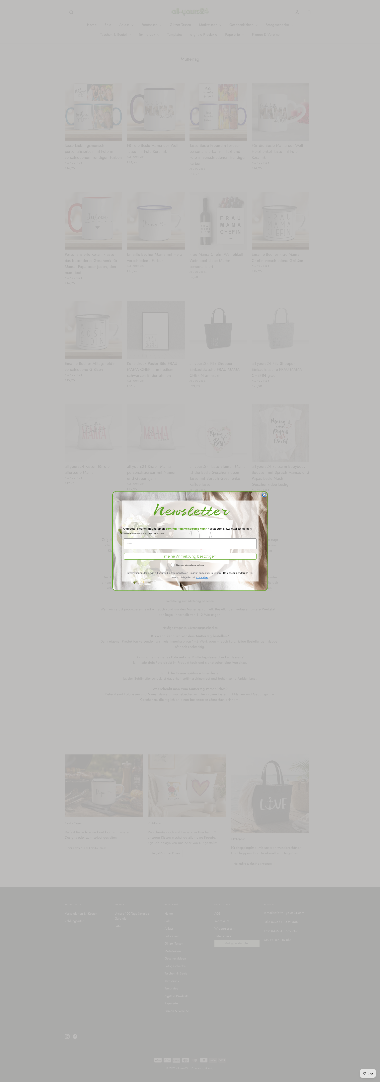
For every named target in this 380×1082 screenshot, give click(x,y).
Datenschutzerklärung (236, 573)
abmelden (202, 577)
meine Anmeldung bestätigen (190, 556)
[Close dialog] (264, 495)
